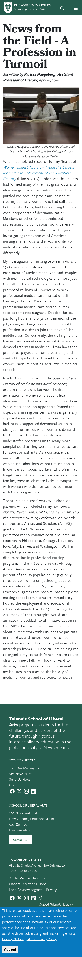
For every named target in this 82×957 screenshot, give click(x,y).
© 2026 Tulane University (56, 904)
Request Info (29, 878)
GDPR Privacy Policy (42, 938)
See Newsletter (20, 773)
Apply (13, 878)
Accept (10, 949)
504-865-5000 (27, 870)
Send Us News (20, 779)
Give (12, 785)
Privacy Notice (13, 938)
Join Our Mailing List (24, 767)
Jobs (42, 883)
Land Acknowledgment (26, 889)
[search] (62, 9)
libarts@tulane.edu (23, 830)
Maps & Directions (23, 883)
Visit (44, 878)
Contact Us (20, 839)
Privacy (51, 889)
